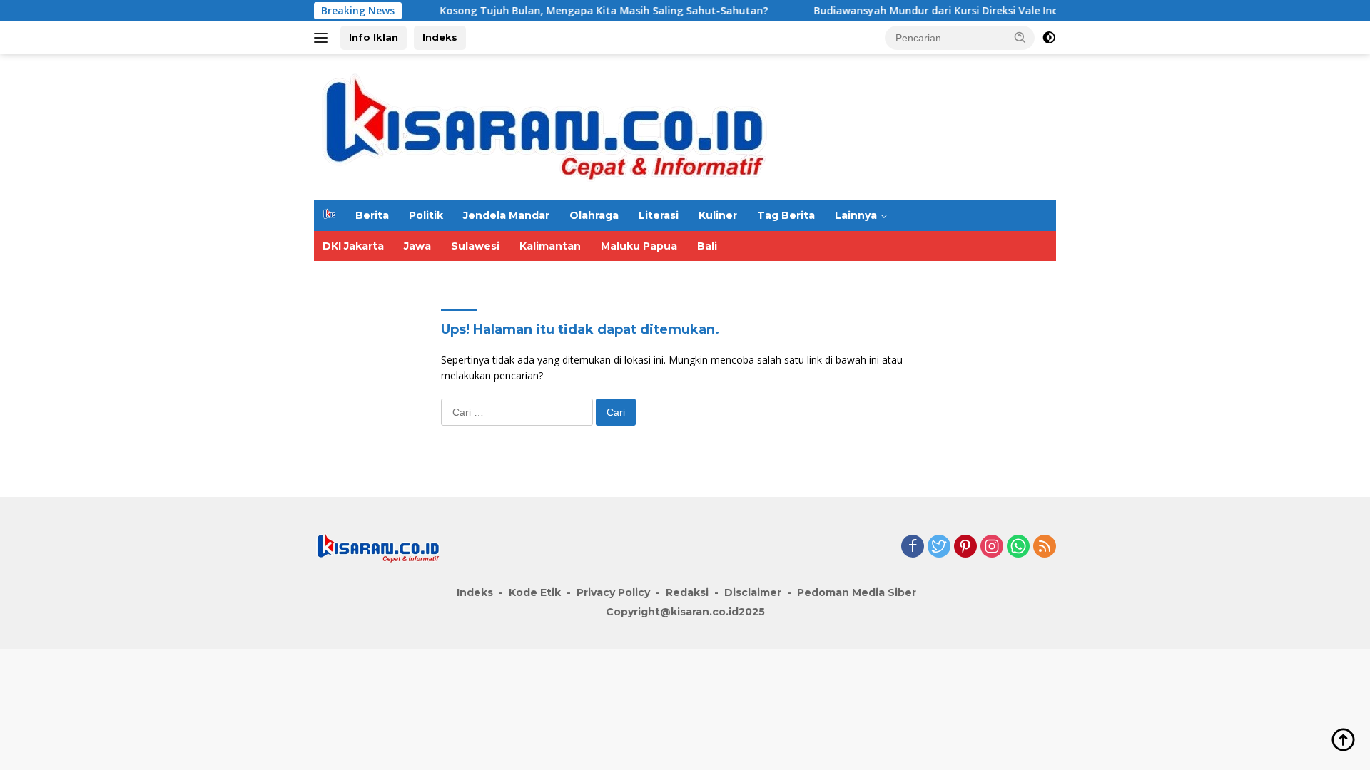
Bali (707, 246)
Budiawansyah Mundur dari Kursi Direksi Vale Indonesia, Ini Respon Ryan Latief (989, 10)
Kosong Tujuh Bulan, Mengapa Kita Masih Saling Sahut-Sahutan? (581, 10)
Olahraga (594, 215)
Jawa (417, 246)
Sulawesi (475, 246)
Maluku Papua (639, 246)
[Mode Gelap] (1049, 38)
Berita (372, 215)
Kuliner (718, 215)
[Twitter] (939, 547)
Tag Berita (786, 215)
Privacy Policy (613, 592)
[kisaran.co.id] (545, 126)
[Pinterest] (965, 547)
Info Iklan (373, 37)
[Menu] (323, 38)
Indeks (439, 37)
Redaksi (687, 592)
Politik (426, 215)
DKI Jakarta (353, 246)
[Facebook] (912, 547)
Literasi (659, 215)
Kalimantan (550, 246)
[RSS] (1044, 547)
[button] (1020, 37)
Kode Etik (535, 592)
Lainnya (856, 215)
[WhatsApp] (1018, 547)
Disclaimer (752, 592)
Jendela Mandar (506, 215)
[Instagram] (991, 547)
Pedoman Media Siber (856, 592)
